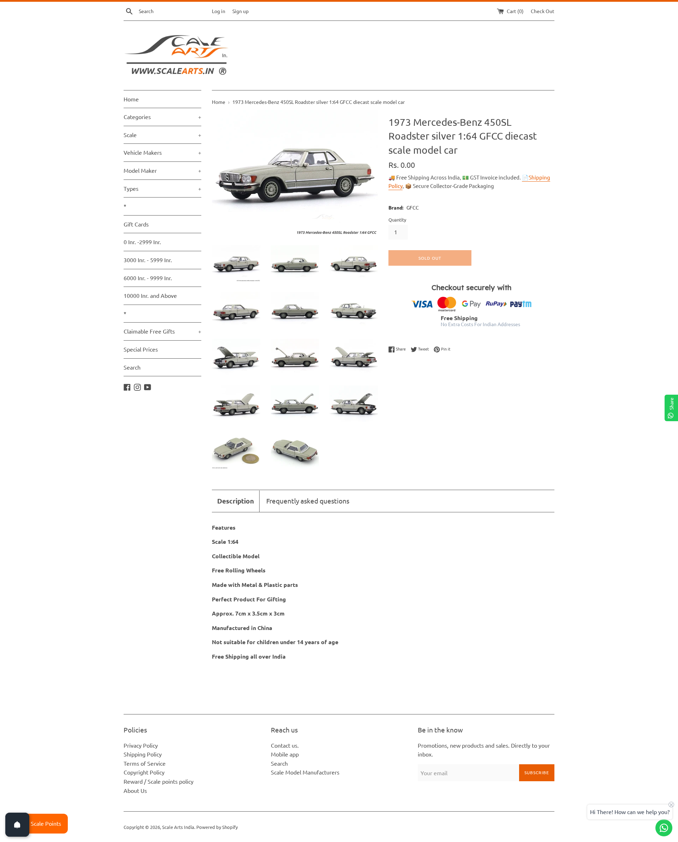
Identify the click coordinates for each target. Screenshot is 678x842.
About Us (135, 790)
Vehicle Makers (162, 152)
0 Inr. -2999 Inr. (142, 241)
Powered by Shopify (217, 827)
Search (132, 367)
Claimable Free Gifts (162, 331)
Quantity (397, 220)
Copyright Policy (144, 772)
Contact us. (285, 745)
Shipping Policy (143, 754)
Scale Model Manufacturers (305, 772)
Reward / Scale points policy (159, 781)
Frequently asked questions (307, 500)
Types (162, 188)
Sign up (240, 11)
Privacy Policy (141, 745)
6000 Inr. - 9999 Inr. (148, 277)
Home (131, 98)
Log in (218, 11)
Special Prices (141, 349)
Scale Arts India (178, 827)
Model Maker (162, 170)
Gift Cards (136, 224)
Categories (162, 116)
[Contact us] (663, 827)
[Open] (17, 825)
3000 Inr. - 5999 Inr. (148, 259)
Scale (162, 134)
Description (235, 500)
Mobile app (285, 754)
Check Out (542, 11)
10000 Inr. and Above (150, 295)
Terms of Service (145, 763)
